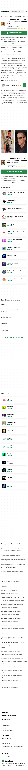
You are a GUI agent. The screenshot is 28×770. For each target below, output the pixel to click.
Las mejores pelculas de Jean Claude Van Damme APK (17, 21)
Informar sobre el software (15, 337)
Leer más (18, 54)
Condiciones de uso (6, 741)
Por (11, 26)
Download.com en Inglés (7, 730)
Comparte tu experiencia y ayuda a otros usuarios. (14, 42)
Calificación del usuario (12, 28)
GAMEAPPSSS (6, 546)
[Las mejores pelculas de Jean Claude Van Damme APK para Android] (3, 24)
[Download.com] (5, 11)
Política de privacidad (6, 738)
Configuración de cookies (8, 749)
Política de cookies (6, 743)
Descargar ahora (15, 33)
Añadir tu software (6, 725)
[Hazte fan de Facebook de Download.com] (3, 757)
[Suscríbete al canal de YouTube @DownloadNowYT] (9, 757)
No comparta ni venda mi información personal (12, 746)
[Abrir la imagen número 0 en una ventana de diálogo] (7, 141)
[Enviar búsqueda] (10, 11)
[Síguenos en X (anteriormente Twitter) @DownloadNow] (6, 757)
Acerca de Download (6, 723)
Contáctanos (5, 728)
